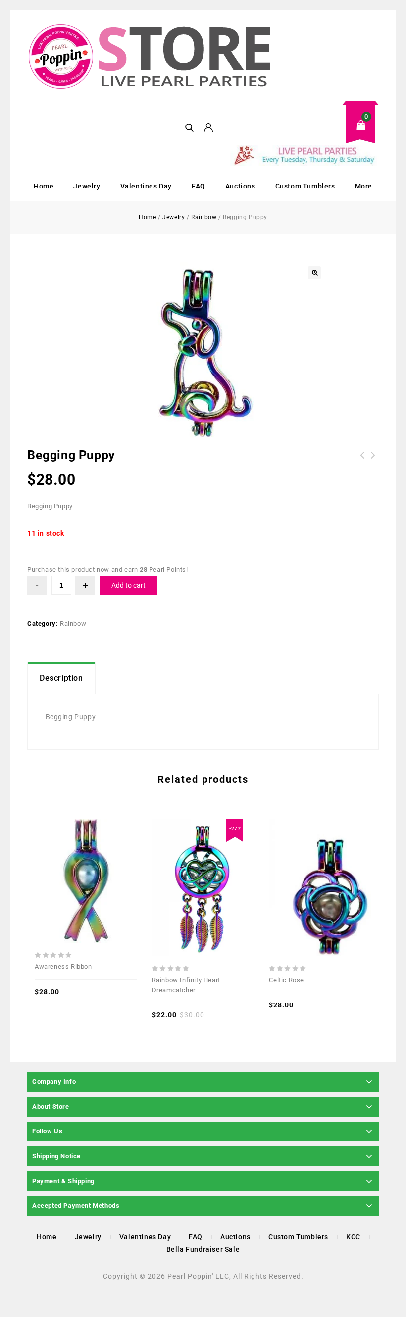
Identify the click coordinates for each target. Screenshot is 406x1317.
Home (43, 186)
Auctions (240, 186)
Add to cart (128, 585)
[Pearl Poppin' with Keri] (151, 57)
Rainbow (203, 217)
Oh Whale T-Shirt (362, 461)
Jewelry (86, 186)
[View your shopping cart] (304, 132)
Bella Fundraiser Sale (203, 1249)
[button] (314, 272)
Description (61, 678)
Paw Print (373, 461)
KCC (353, 1237)
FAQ (198, 186)
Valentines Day (146, 186)
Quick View (63, 859)
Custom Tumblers (305, 186)
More (363, 186)
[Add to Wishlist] (85, 859)
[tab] (61, 678)
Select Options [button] (107, 859)
